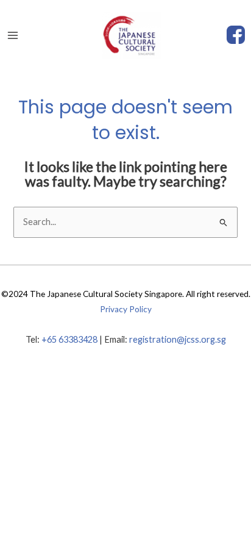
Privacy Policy (126, 309)
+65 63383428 (69, 339)
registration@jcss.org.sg (177, 339)
